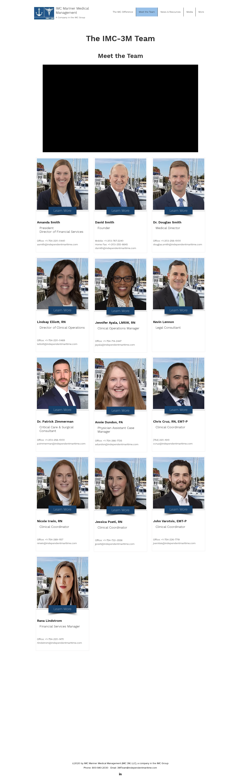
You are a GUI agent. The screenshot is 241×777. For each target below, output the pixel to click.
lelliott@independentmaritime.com (57, 344)
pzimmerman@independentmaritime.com (61, 443)
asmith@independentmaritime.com (57, 244)
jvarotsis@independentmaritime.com (174, 543)
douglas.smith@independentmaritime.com (177, 244)
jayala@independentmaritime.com (115, 344)
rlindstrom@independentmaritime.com (59, 642)
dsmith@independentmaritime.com (115, 248)
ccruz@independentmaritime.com (172, 443)
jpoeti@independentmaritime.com (114, 543)
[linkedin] (120, 774)
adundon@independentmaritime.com (116, 444)
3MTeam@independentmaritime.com (137, 767)
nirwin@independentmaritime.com (57, 543)
